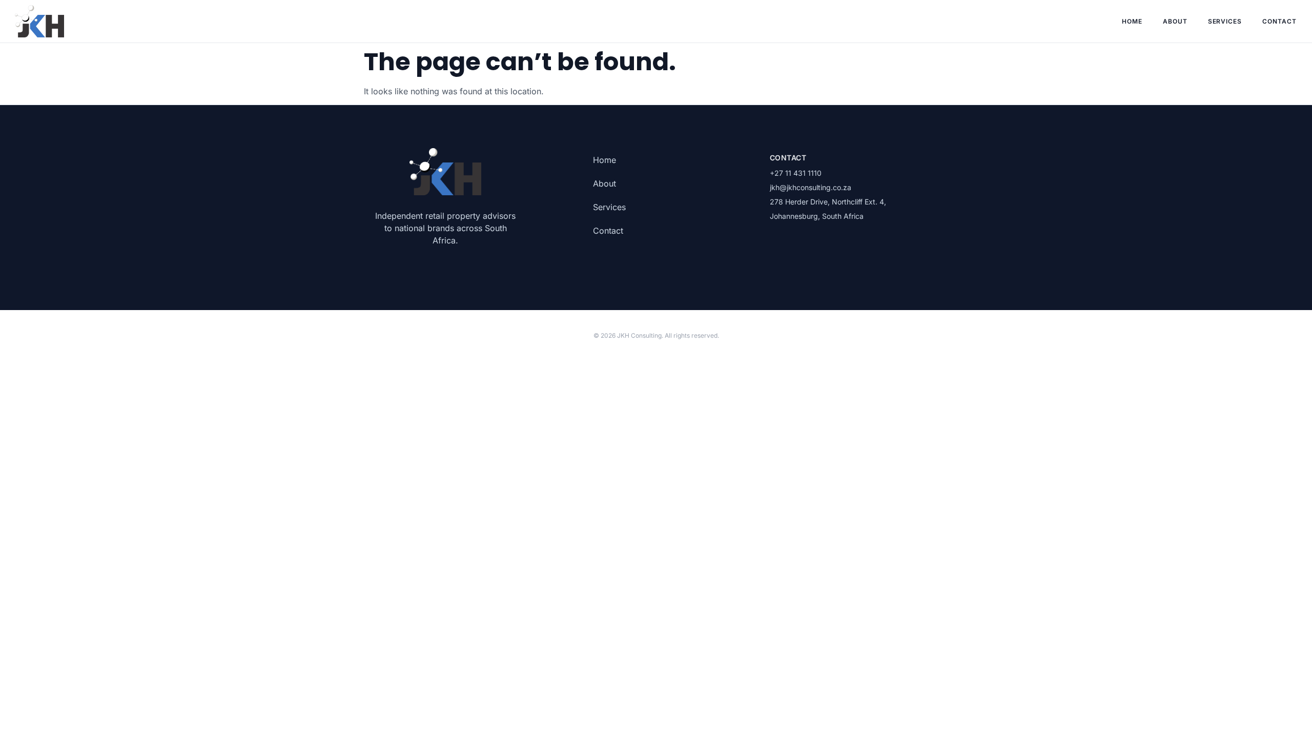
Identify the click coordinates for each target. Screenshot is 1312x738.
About (1175, 21)
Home (1132, 21)
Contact (1279, 21)
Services (1225, 21)
